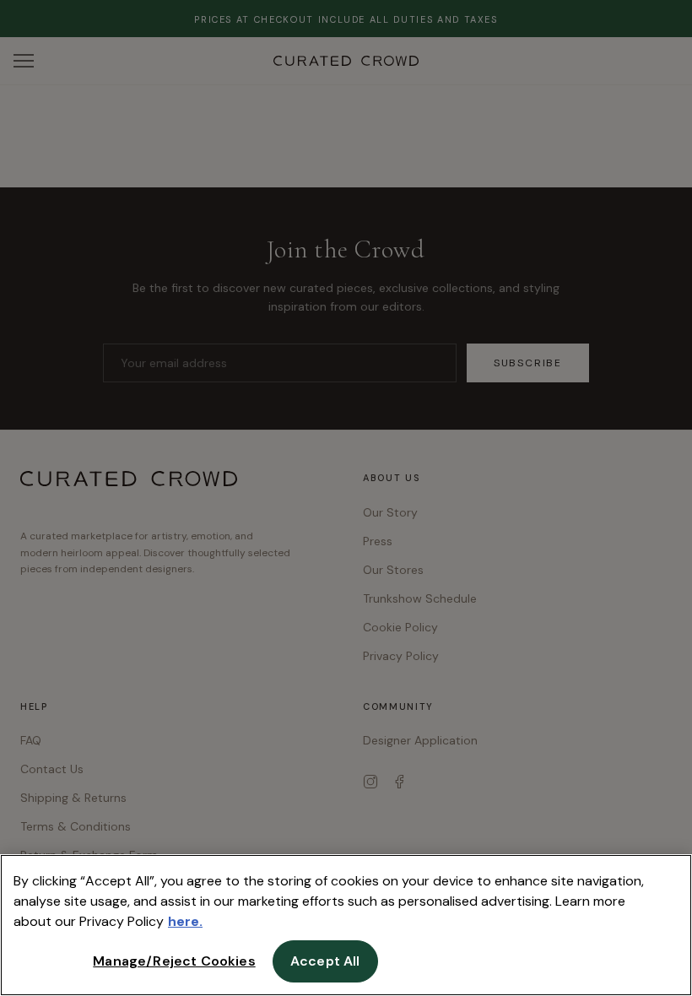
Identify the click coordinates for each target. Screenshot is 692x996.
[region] (346, 925)
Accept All (325, 961)
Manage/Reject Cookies (174, 961)
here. (185, 921)
